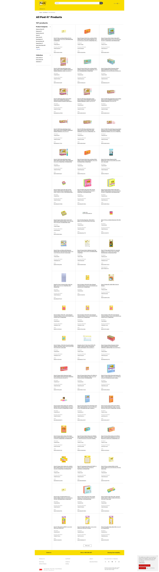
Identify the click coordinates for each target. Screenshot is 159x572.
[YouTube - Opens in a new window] (112, 562)
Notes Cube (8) (39, 37)
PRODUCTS (42, 9)
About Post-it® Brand (93, 561)
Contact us (48, 552)
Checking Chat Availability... (113, 552)
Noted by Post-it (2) (40, 33)
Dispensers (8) (39, 31)
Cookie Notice (142, 562)
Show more (87, 545)
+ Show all (38, 49)
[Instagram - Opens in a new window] (119, 562)
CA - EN (115, 3)
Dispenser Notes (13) (40, 29)
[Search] (101, 3)
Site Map (67, 563)
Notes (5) (38, 35)
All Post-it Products (42, 563)
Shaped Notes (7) (39, 43)
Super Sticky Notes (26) (40, 45)
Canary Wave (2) (39, 57)
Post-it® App (41, 561)
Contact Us (68, 561)
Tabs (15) (37, 47)
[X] (105, 562)
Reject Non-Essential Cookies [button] (144, 565)
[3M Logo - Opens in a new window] (42, 3)
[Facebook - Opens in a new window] (116, 562)
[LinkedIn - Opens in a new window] (109, 562)
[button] (151, 568)
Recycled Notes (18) (40, 41)
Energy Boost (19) (39, 59)
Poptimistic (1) (38, 61)
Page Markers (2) (39, 39)
